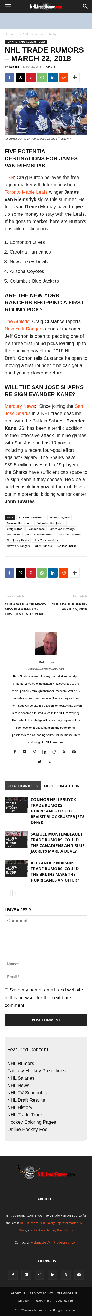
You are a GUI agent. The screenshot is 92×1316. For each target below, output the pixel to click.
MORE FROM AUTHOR (61, 786)
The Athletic (17, 321)
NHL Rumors (20, 1063)
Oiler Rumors (43, 546)
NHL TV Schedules (27, 1092)
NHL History (19, 1107)
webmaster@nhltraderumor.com (54, 1242)
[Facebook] (9, 77)
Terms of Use (67, 1293)
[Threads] (51, 762)
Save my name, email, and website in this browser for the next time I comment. (44, 997)
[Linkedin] (53, 77)
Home (9, 34)
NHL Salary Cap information (59, 1223)
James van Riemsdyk (62, 529)
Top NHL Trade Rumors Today (37, 34)
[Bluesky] (41, 762)
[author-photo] (46, 654)
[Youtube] (76, 752)
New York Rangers (24, 328)
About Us (18, 1293)
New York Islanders (46, 540)
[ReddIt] (63, 77)
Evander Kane (36, 529)
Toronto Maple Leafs (26, 192)
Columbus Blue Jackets (50, 523)
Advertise (43, 1301)
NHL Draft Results (26, 1100)
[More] (75, 77)
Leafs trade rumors (69, 534)
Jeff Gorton (14, 534)
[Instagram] (36, 752)
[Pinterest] (31, 77)
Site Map (24, 1301)
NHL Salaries (20, 1078)
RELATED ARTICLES (23, 786)
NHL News (18, 1085)
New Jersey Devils (18, 540)
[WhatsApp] (42, 77)
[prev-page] (8, 893)
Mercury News (20, 406)
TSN (9, 177)
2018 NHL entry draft (31, 517)
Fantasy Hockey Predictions (36, 1070)
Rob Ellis (14, 66)
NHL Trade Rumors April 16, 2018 (69, 606)
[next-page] (15, 893)
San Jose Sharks (66, 546)
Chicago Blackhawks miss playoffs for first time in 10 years (25, 609)
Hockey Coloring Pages (31, 1122)
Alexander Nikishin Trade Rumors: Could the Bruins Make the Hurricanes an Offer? (55, 871)
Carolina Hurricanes (19, 523)
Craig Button (14, 529)
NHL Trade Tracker (27, 1114)
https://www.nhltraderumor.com (46, 668)
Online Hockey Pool (27, 1129)
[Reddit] (56, 752)
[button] (8, 6)
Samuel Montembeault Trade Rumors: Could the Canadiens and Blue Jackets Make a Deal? (58, 842)
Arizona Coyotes (60, 517)
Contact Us (65, 1301)
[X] (20, 77)
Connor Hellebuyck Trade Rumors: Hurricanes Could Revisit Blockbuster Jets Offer (57, 811)
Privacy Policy (41, 1293)
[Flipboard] (26, 752)
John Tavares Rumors (39, 534)
